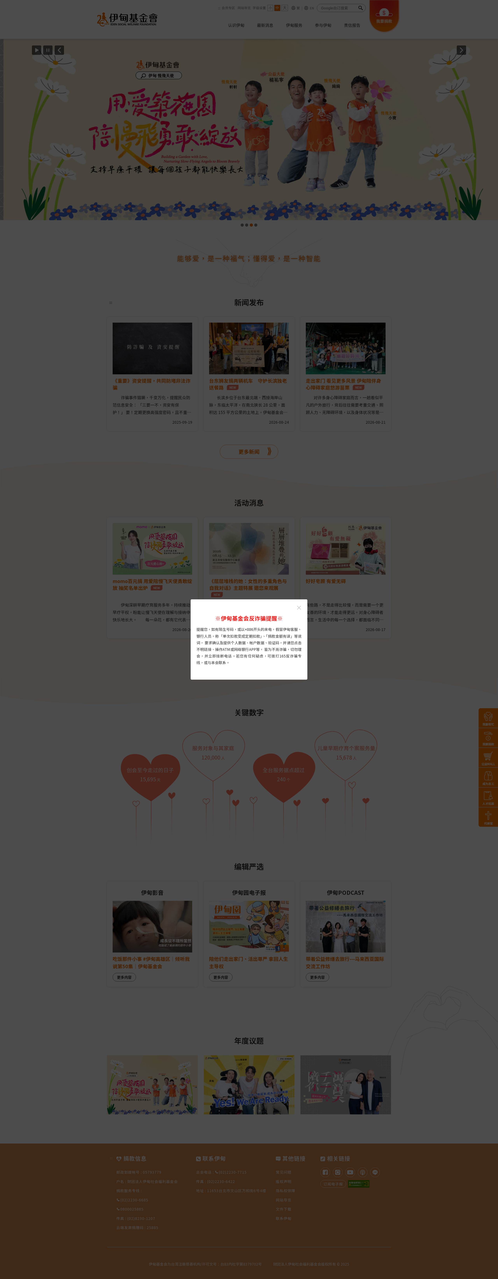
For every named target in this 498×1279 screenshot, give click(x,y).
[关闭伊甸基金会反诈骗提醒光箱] (299, 607)
